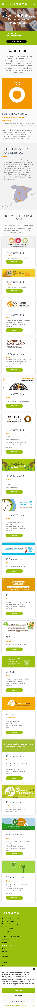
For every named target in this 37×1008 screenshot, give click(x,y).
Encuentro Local (6, 945)
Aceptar (18, 990)
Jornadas (4, 951)
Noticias (4, 962)
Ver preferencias (18, 1001)
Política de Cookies (8, 1005)
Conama (4, 942)
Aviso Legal (31, 1005)
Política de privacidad (21, 1005)
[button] (34, 969)
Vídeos (3, 965)
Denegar (18, 996)
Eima (3, 948)
